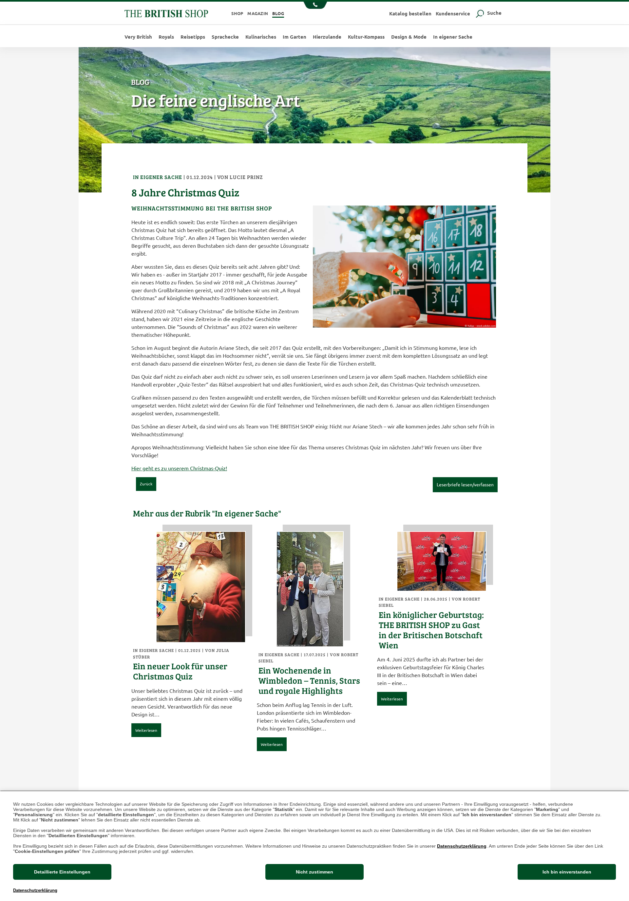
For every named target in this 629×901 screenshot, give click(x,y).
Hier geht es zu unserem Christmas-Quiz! (179, 468)
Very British (138, 36)
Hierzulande (327, 36)
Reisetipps (193, 36)
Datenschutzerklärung (461, 846)
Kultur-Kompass (366, 36)
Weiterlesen (146, 730)
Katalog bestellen (410, 13)
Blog (278, 13)
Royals (166, 36)
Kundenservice (453, 13)
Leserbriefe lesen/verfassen (465, 484)
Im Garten (294, 36)
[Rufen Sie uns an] (314, 6)
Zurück (146, 483)
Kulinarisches (260, 36)
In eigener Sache (452, 36)
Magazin (257, 13)
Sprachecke (225, 36)
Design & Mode (409, 36)
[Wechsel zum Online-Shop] (166, 12)
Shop (237, 13)
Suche (494, 12)
